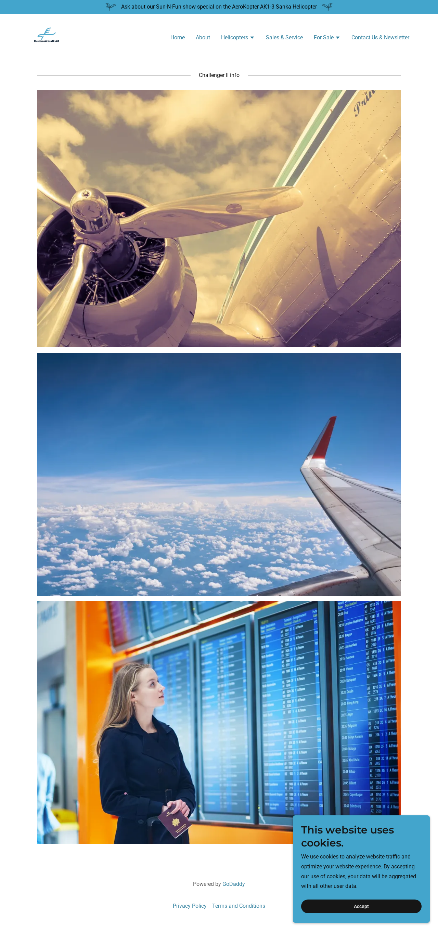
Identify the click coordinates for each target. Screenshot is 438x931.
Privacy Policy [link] (190, 906)
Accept (361, 906)
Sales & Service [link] (284, 37)
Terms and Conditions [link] (238, 906)
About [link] (203, 37)
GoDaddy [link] (233, 884)
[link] (46, 37)
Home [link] (177, 37)
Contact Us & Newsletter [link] (380, 37)
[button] (238, 38)
